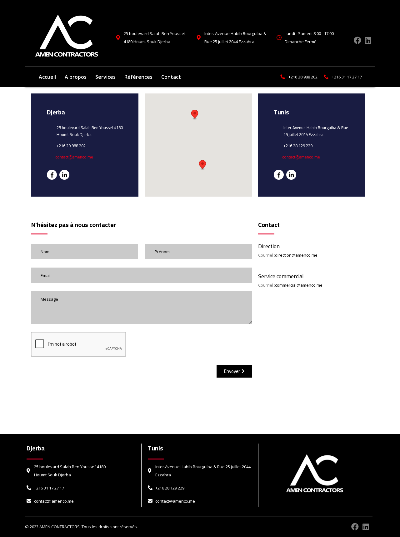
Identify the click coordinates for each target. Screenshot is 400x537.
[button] (203, 165)
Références (138, 76)
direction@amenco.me (296, 255)
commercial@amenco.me (298, 285)
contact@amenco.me (74, 157)
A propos (76, 76)
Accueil (47, 76)
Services (105, 76)
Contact (171, 76)
